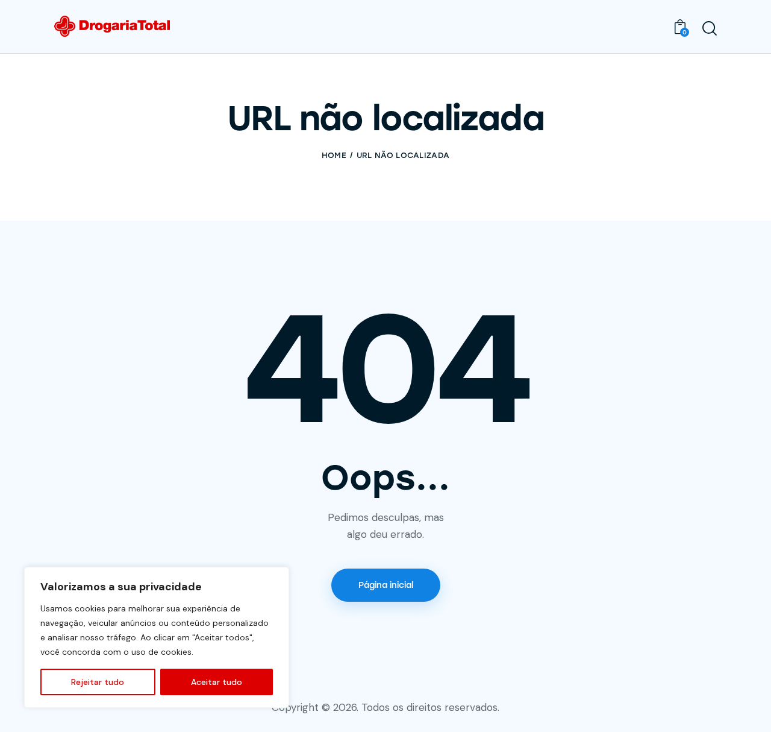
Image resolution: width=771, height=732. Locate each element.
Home (334, 155)
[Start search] (709, 28)
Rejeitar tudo (97, 682)
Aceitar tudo (216, 682)
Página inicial (385, 585)
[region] (156, 637)
